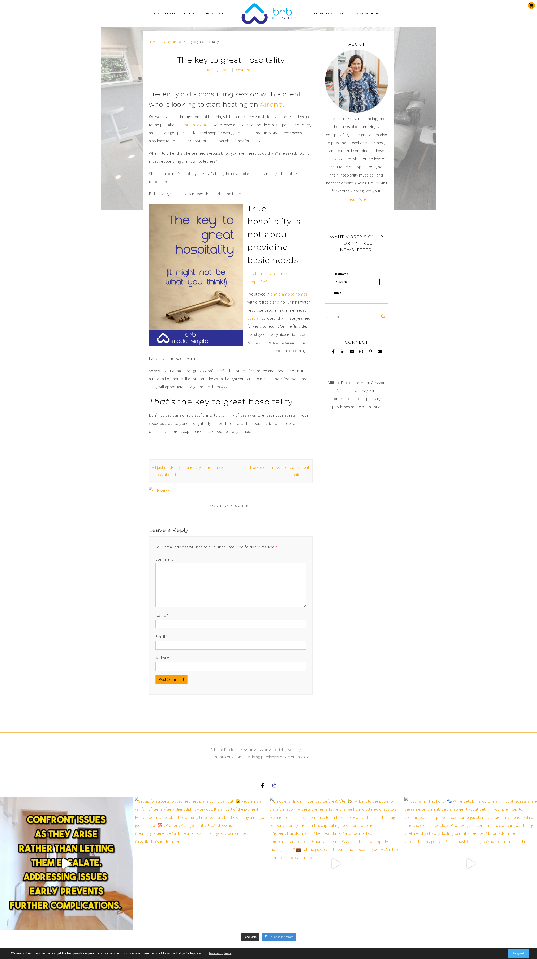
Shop (344, 13)
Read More (356, 199)
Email (161, 636)
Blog (187, 13)
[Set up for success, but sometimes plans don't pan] (201, 863)
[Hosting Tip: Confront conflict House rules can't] (66, 863)
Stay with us (367, 13)
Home (153, 42)
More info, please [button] (220, 953)
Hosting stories (170, 42)
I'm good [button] (518, 953)
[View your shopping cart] (531, 5)
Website (162, 657)
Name (161, 615)
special (253, 318)
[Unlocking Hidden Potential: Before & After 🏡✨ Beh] (336, 863)
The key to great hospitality (231, 60)
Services (321, 13)
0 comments (245, 70)
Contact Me (212, 13)
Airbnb (271, 104)
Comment (165, 559)
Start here (163, 13)
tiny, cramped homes (289, 294)
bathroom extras (193, 124)
